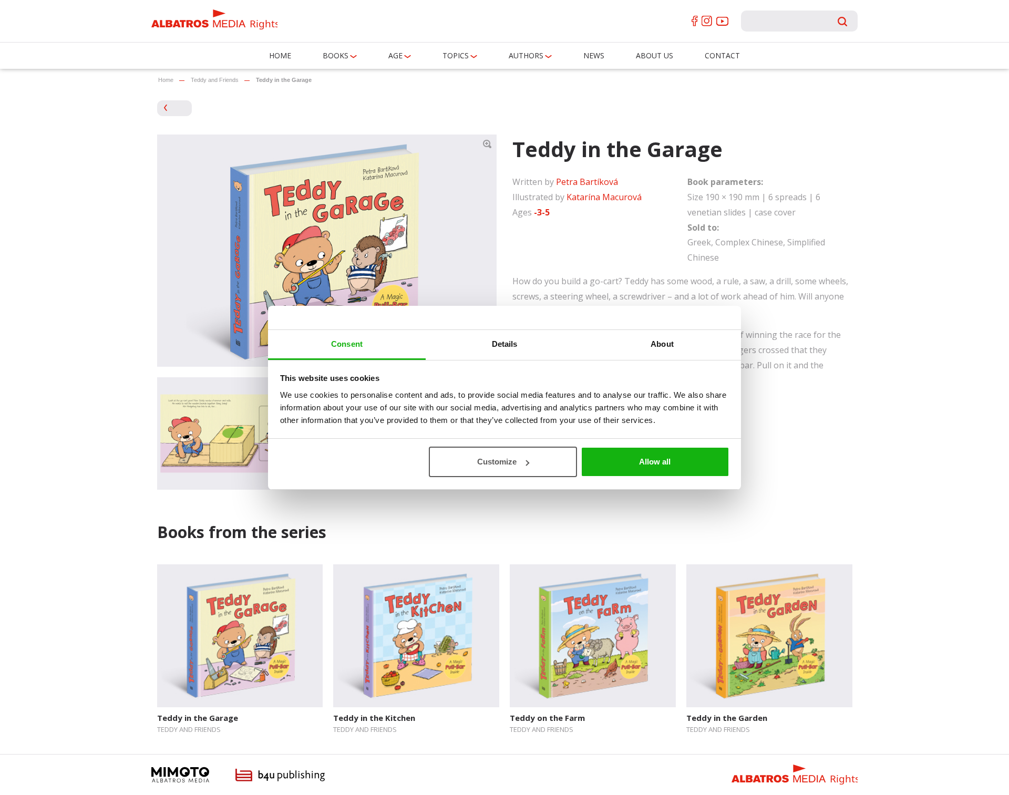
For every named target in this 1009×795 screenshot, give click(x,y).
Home (280, 55)
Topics (455, 55)
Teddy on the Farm (547, 718)
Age (395, 55)
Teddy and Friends (215, 80)
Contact (722, 55)
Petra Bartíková (587, 182)
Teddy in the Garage (197, 718)
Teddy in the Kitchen (374, 718)
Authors (526, 55)
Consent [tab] (347, 343)
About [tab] (662, 343)
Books (335, 55)
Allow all (655, 461)
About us (654, 55)
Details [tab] (505, 343)
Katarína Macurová (604, 197)
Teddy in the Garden (726, 718)
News (593, 55)
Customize (497, 461)
